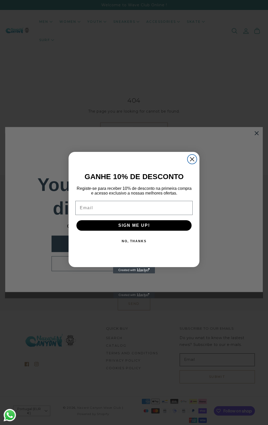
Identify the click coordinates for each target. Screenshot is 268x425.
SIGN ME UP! (134, 225)
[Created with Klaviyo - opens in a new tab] (134, 270)
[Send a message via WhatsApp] (10, 415)
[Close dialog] (192, 159)
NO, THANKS (134, 241)
